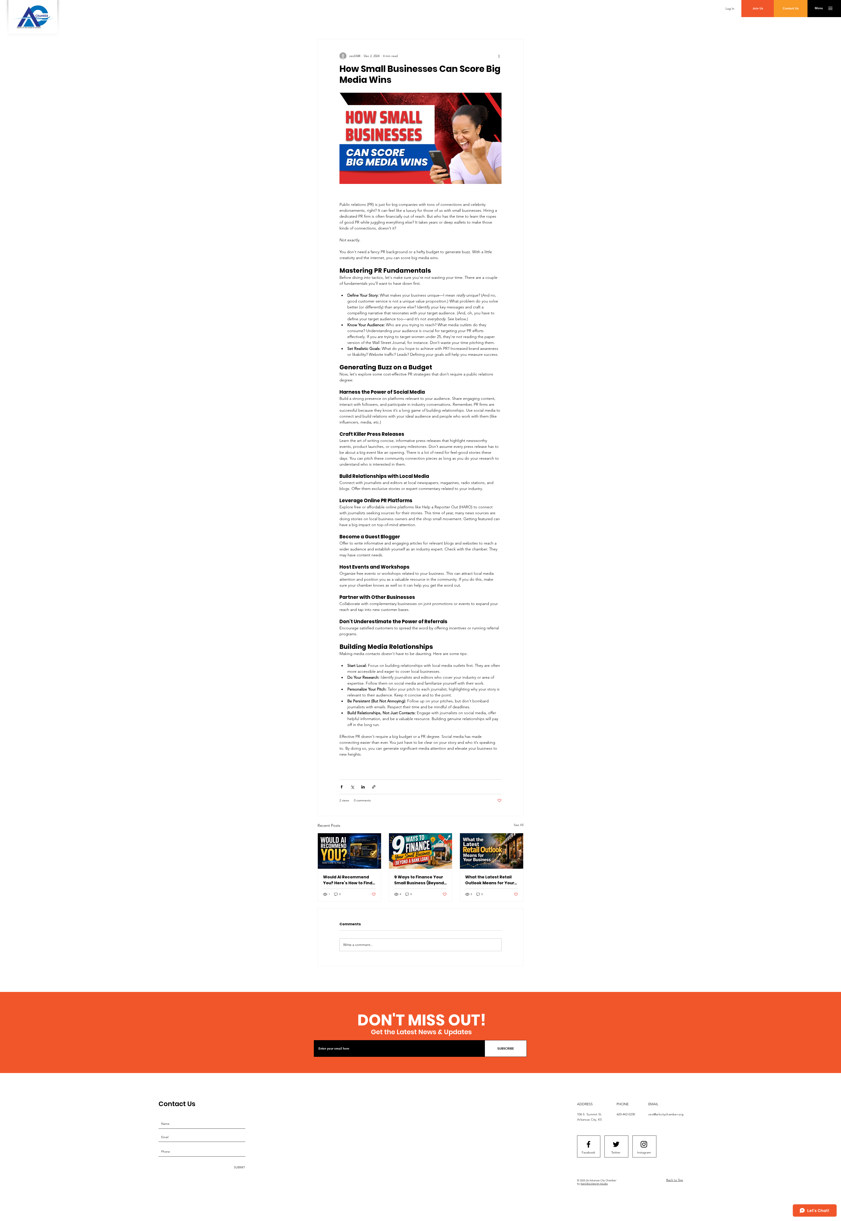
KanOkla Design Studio (594, 1183)
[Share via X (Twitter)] (352, 787)
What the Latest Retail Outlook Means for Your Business (489, 880)
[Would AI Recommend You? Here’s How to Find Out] (349, 851)
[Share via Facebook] (341, 787)
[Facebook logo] (588, 1144)
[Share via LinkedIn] (363, 787)
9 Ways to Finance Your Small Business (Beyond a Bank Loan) (419, 880)
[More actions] (499, 56)
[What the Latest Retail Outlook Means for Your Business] (491, 851)
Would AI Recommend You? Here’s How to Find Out (347, 880)
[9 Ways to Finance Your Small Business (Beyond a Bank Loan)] (420, 851)
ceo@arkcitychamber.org (666, 1114)
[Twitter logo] (616, 1144)
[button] (819, 8)
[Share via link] (374, 787)
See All (518, 825)
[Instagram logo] (644, 1144)
